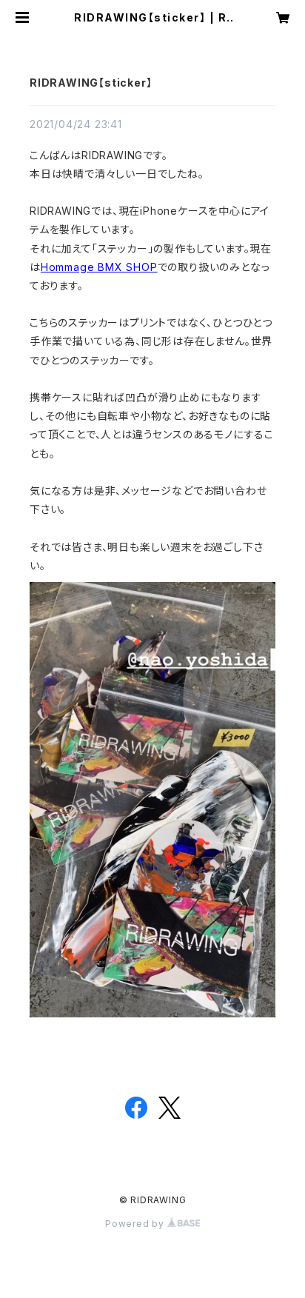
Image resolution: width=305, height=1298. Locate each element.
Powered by (136, 1223)
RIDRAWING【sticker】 (91, 82)
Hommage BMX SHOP (99, 267)
